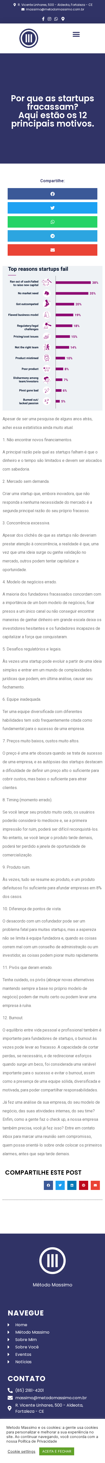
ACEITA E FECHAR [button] (56, 1451)
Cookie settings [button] (21, 1451)
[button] (76, 34)
